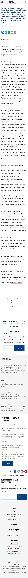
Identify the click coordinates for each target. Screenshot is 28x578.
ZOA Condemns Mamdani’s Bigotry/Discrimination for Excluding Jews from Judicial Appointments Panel (13, 383)
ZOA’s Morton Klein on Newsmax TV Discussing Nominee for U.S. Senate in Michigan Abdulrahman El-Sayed (13, 409)
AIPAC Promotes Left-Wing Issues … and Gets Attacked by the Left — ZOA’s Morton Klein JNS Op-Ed (13, 396)
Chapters (14, 516)
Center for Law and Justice (14, 514)
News (2, 26)
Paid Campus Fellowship (14, 535)
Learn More (8, 463)
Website (14, 533)
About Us (14, 511)
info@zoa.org (14, 544)
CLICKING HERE (16, 283)
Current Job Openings (14, 519)
